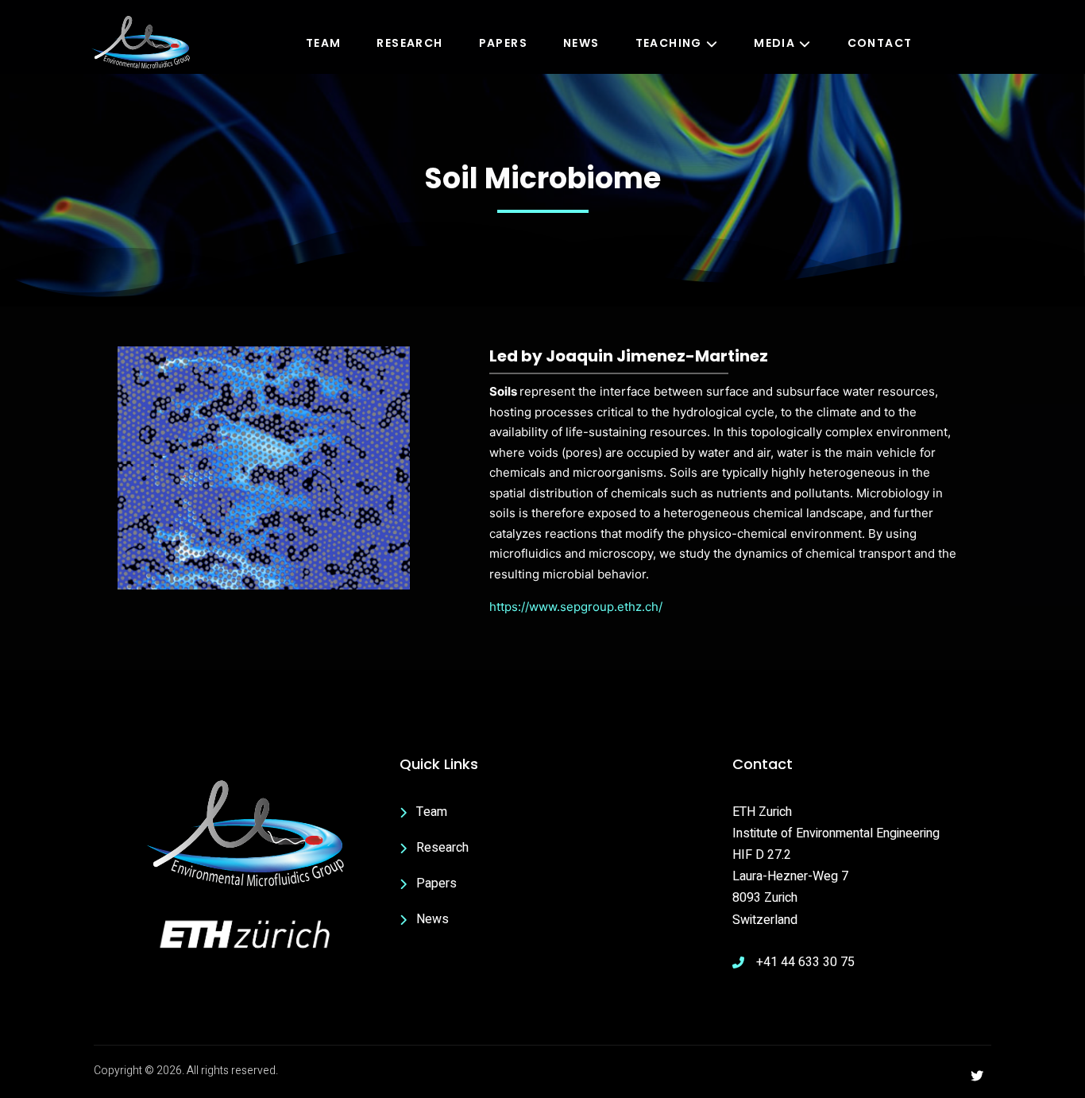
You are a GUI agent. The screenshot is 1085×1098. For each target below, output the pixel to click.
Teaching (668, 43)
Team (324, 43)
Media (774, 43)
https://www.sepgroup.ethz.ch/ (575, 606)
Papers (503, 43)
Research (409, 43)
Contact (880, 43)
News (581, 43)
